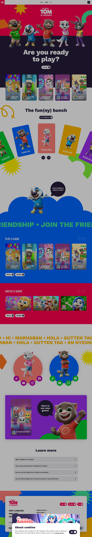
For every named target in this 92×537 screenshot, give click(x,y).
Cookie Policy (59, 533)
